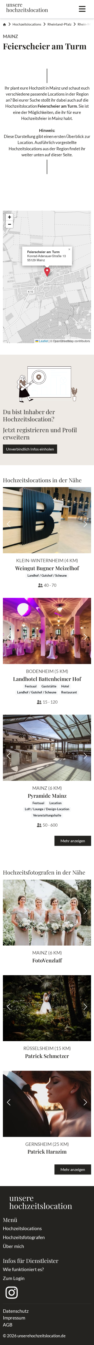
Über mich (13, 1246)
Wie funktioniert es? (23, 1269)
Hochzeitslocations (27, 24)
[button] (47, 272)
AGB (7, 1324)
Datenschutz (16, 1311)
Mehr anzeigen (72, 840)
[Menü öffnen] (82, 9)
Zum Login (14, 1278)
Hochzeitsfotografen (24, 1237)
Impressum (14, 1317)
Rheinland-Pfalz (59, 24)
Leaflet (43, 341)
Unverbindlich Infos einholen (30, 449)
